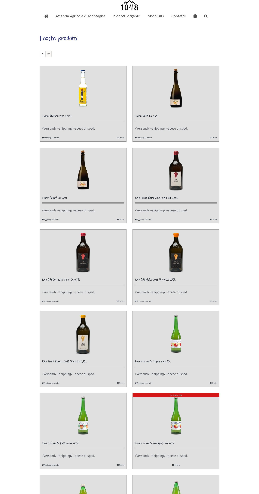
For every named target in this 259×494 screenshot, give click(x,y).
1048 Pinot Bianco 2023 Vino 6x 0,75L (64, 361)
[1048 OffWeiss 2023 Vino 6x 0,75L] (176, 252)
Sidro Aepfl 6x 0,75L (55, 198)
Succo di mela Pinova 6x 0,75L (60, 443)
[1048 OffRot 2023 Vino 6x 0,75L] (83, 252)
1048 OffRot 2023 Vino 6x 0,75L (61, 280)
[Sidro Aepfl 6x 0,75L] (83, 170)
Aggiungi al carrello (51, 137)
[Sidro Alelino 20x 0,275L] (83, 88)
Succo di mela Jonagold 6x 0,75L (155, 443)
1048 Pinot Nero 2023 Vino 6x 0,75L (156, 198)
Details (121, 137)
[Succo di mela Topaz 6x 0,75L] (176, 333)
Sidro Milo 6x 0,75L (147, 116)
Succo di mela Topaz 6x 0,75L (153, 361)
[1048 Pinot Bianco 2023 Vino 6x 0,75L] (83, 333)
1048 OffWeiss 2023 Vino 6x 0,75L (155, 280)
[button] (205, 16)
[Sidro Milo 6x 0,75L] (176, 88)
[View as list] (48, 54)
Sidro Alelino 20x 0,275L (57, 116)
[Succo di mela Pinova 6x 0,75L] (83, 415)
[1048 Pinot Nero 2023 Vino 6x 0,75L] (176, 170)
